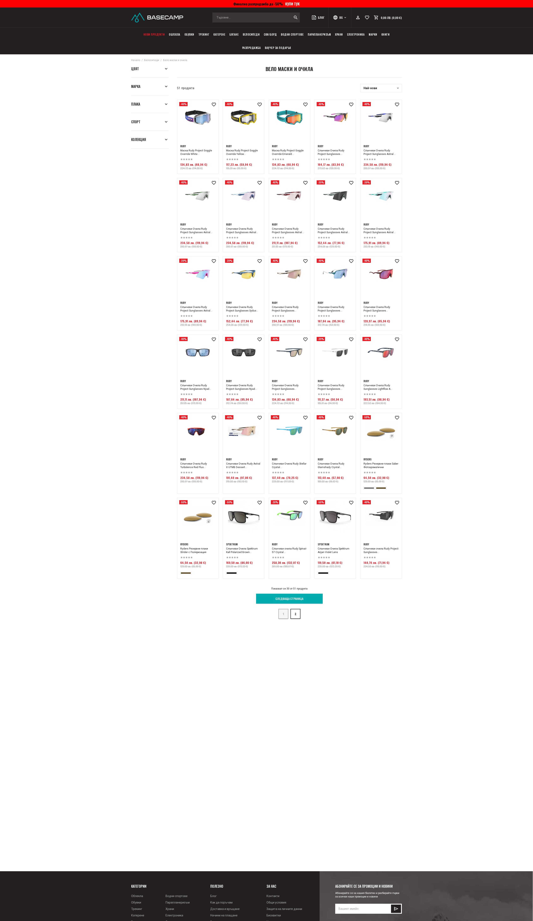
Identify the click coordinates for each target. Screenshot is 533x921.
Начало (135, 60)
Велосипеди (251, 34)
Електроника (356, 34)
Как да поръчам (221, 902)
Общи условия (276, 902)
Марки (373, 34)
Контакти (272, 896)
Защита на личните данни (284, 909)
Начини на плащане (224, 915)
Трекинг (203, 34)
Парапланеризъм (319, 34)
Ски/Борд (270, 34)
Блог (213, 896)
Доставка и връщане (225, 909)
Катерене (219, 34)
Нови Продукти (154, 34)
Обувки (189, 34)
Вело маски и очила (175, 60)
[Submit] (396, 909)
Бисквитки (273, 915)
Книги (385, 34)
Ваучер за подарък (278, 48)
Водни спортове (292, 34)
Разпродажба (251, 48)
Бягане (234, 34)
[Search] (295, 17)
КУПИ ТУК (292, 3)
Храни (339, 34)
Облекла (174, 34)
